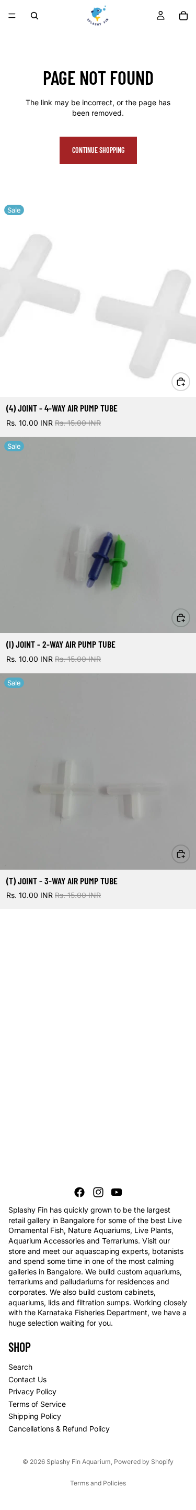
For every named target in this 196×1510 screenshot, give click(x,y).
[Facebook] (79, 1192)
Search (20, 1366)
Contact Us (27, 1379)
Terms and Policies (98, 1483)
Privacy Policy (32, 1391)
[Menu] (12, 16)
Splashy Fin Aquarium (79, 1461)
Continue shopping (98, 150)
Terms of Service (37, 1404)
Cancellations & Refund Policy (59, 1428)
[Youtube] (116, 1192)
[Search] (34, 15)
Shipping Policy (34, 1416)
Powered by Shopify (144, 1461)
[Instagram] (98, 1192)
